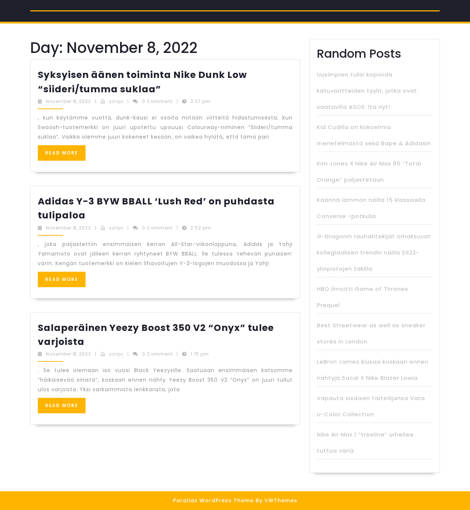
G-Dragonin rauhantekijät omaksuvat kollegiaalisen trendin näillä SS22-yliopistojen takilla (374, 252)
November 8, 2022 (68, 101)
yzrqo (116, 101)
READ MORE (65, 155)
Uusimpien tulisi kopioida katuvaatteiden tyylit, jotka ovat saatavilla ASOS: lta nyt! (367, 91)
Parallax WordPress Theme (213, 500)
